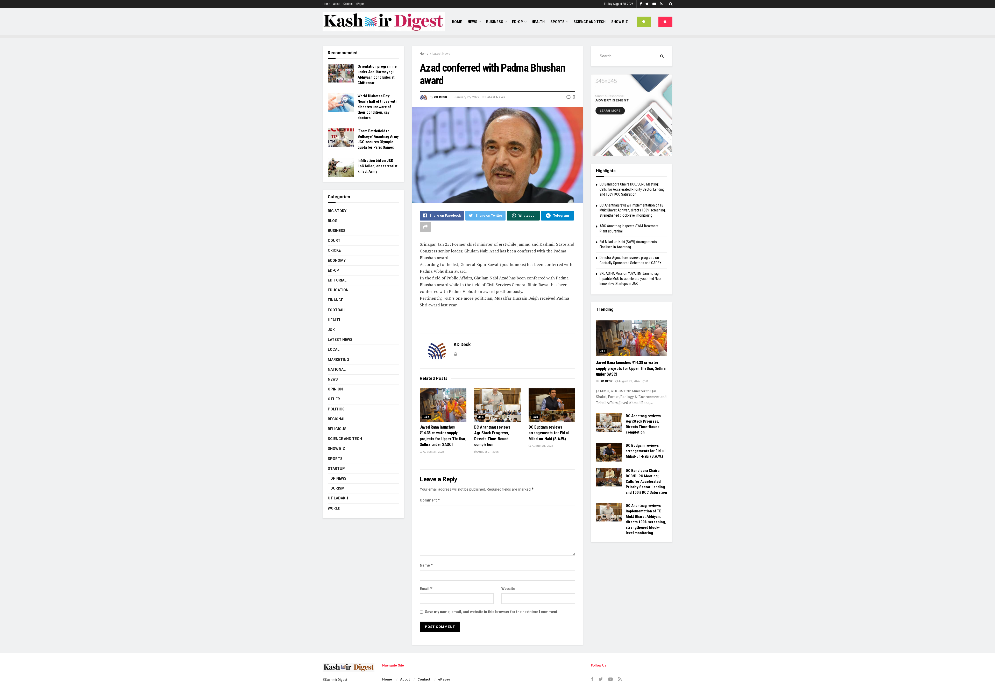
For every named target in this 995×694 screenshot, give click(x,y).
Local (333, 349)
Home (326, 4)
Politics (336, 409)
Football (337, 310)
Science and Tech (345, 439)
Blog (332, 221)
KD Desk (440, 97)
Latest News (441, 54)
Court (334, 240)
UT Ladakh (338, 498)
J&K (426, 417)
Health (538, 21)
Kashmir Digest (336, 680)
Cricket (335, 250)
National (337, 369)
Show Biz (619, 21)
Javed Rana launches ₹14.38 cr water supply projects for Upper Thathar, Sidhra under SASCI (631, 368)
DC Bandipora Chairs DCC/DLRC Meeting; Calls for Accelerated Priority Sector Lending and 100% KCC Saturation (632, 189)
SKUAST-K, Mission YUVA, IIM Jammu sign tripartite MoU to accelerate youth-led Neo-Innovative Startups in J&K (631, 278)
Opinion (335, 389)
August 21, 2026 (433, 451)
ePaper (360, 4)
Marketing (338, 360)
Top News (337, 478)
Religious (337, 429)
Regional (336, 419)
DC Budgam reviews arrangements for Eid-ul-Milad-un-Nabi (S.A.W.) (550, 433)
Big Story (337, 211)
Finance (335, 300)
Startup (336, 468)
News (472, 21)
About (336, 4)
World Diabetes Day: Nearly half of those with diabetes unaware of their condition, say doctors (377, 107)
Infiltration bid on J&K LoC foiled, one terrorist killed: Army (377, 166)
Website (508, 589)
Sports (557, 21)
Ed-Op (517, 21)
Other (334, 399)
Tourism (336, 488)
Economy (337, 260)
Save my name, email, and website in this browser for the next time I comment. (491, 612)
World (334, 508)
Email (426, 588)
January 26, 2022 (466, 97)
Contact (348, 4)
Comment (430, 500)
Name (426, 565)
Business (494, 21)
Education (338, 290)
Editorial (337, 280)
